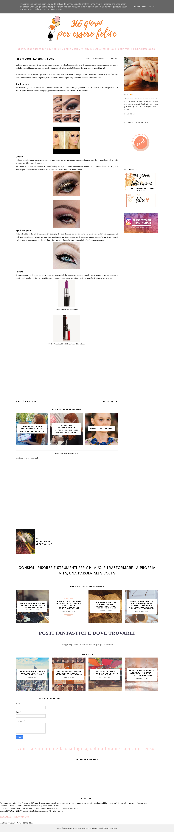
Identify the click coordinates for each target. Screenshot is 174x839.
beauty (19, 401)
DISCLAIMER (6, 817)
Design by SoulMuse (110, 828)
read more (129, 114)
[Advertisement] (38, 375)
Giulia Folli (30, 401)
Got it (152, 7)
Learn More (140, 7)
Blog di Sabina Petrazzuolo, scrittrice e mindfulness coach (82, 828)
